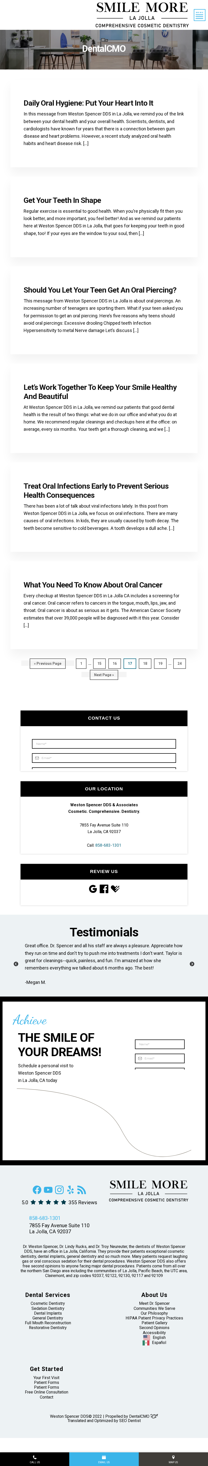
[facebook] (37, 1192)
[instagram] (59, 1192)
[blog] (81, 1192)
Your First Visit (46, 1377)
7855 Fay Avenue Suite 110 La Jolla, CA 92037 (59, 1228)
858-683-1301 (108, 845)
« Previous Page (47, 665)
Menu (199, 12)
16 (117, 663)
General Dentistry (47, 1318)
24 (182, 663)
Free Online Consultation (46, 1392)
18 (147, 663)
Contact (46, 1397)
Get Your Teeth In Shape (62, 200)
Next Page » (104, 676)
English (159, 1337)
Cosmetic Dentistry (48, 1303)
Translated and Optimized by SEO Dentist (104, 1420)
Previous (16, 964)
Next (192, 964)
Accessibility (154, 1332)
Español (159, 1342)
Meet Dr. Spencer (154, 1303)
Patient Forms (46, 1382)
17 (132, 663)
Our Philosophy (154, 1313)
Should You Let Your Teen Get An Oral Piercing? (100, 290)
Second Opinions (154, 1327)
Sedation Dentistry (47, 1308)
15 (101, 663)
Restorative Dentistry (48, 1327)
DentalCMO (139, 1416)
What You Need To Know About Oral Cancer (93, 584)
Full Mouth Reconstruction (48, 1322)
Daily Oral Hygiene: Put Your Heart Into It (88, 103)
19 (162, 663)
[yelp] (70, 1192)
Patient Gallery (154, 1322)
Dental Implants (48, 1313)
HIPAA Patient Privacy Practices (154, 1318)
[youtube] (48, 1192)
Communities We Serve (154, 1308)
